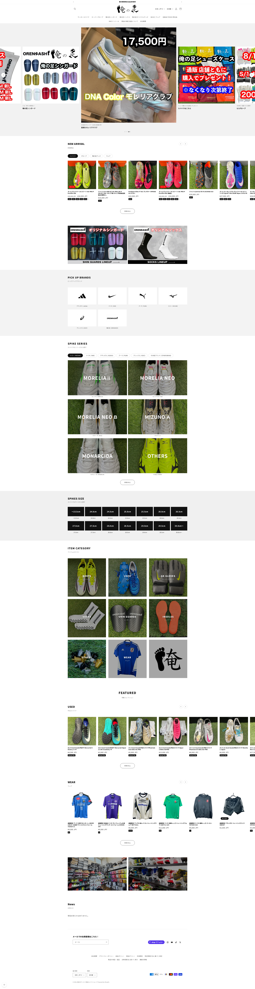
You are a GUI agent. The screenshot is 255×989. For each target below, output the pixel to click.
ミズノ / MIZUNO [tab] (75, 355)
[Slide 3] (127, 131)
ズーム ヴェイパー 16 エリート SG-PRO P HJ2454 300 (81, 192)
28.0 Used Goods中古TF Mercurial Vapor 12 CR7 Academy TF (112, 748)
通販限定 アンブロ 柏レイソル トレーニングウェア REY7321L (142, 824)
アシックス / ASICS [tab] (139, 355)
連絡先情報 (143, 960)
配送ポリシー (130, 956)
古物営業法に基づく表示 (130, 960)
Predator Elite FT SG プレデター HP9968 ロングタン (142, 192)
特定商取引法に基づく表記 (153, 956)
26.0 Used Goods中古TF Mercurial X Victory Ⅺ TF (80, 748)
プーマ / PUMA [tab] (123, 355)
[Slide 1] (124, 131)
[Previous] (3, 75)
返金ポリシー (120, 956)
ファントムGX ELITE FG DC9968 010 (201, 191)
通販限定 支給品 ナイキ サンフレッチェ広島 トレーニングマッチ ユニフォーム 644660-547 (111, 825)
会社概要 (94, 956)
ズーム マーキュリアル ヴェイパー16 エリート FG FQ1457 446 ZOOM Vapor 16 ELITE (233, 192)
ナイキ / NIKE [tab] (90, 355)
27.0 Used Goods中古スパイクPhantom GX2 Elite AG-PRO (141, 748)
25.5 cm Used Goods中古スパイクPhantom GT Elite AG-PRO (200, 748)
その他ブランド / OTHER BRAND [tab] (161, 355)
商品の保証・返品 (114, 960)
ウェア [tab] (108, 156)
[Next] (251, 75)
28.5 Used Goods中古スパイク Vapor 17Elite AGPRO (171, 748)
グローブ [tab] (84, 156)
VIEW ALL (127, 211)
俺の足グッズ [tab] (96, 156)
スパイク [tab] (73, 156)
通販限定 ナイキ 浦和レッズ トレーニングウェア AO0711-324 (173, 824)
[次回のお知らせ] (181, 2)
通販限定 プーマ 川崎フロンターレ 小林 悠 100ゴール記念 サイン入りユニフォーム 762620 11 (81, 825)
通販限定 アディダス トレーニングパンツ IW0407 (232, 824)
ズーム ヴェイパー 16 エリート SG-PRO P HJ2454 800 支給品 (172, 192)
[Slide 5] (130, 131)
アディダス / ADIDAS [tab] (106, 355)
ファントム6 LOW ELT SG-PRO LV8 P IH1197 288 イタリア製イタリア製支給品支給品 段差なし (111, 193)
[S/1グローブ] (205, 75)
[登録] (106, 942)
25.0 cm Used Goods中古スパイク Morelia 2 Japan (234, 748)
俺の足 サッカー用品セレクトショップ (87, 982)
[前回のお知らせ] (73, 2)
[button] (75, 9)
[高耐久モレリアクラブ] (49, 75)
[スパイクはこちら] (127, 75)
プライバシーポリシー (106, 956)
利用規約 (140, 956)
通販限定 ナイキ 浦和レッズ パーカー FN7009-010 (200, 824)
